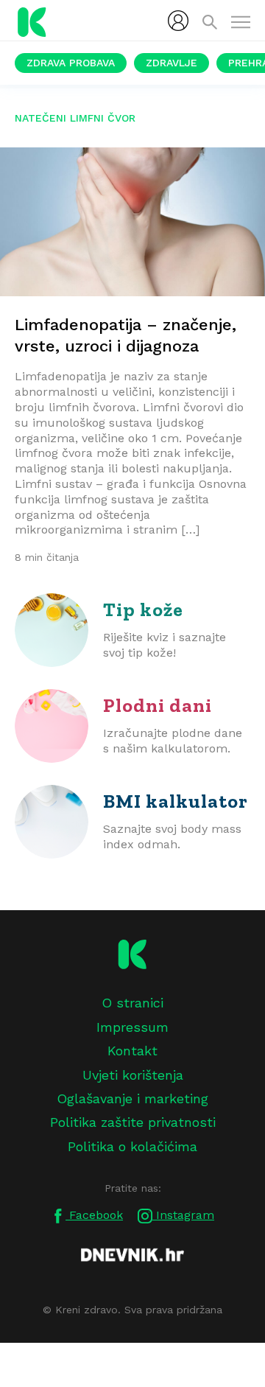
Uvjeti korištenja (132, 1075)
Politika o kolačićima (132, 1146)
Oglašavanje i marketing (132, 1098)
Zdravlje (171, 63)
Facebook (94, 1215)
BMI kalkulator (175, 801)
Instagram (183, 1215)
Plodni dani (157, 705)
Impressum (132, 1027)
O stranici (132, 1002)
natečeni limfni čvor (75, 118)
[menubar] (178, 20)
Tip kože (143, 609)
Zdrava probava (70, 63)
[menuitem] (178, 20)
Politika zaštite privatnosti (133, 1122)
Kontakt (132, 1050)
